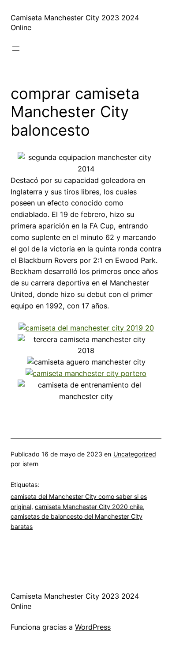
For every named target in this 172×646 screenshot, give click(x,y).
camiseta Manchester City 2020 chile (89, 506)
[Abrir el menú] (16, 48)
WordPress (93, 627)
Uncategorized (134, 454)
